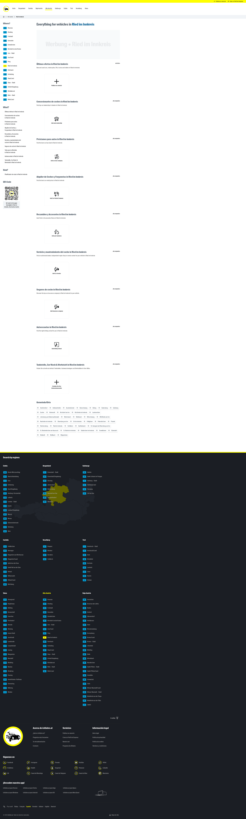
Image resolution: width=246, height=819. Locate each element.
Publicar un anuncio (68, 733)
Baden (87, 608)
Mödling (88, 650)
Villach (8, 572)
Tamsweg (88, 489)
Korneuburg (89, 633)
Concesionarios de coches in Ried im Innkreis (12, 117)
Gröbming (9, 485)
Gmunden (8, 41)
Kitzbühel (88, 559)
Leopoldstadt (10, 646)
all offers (117, 63)
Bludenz (48, 551)
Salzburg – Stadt (90, 481)
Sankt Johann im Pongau (93, 476)
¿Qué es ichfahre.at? (39, 733)
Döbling (9, 608)
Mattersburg (49, 489)
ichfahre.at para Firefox (30, 788)
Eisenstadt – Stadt (51, 472)
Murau (8, 519)
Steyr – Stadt (9, 83)
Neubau (8, 667)
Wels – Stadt (9, 95)
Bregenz (48, 546)
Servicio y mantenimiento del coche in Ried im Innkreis (13, 141)
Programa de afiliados (69, 746)
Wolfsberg (9, 584)
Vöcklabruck (9, 91)
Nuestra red (66, 742)
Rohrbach (8, 70)
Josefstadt (9, 637)
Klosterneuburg (90, 629)
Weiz (7, 531)
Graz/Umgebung (10, 489)
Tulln (87, 684)
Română (34, 807)
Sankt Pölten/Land (91, 671)
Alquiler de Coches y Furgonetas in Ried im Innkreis (13, 129)
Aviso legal (95, 733)
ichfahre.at (10, 815)
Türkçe (16, 807)
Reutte (87, 576)
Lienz (87, 572)
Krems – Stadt (90, 642)
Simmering (9, 684)
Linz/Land (9, 57)
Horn (87, 625)
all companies (116, 101)
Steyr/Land (9, 78)
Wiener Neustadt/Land (92, 688)
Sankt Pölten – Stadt (91, 667)
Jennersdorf (49, 485)
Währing (9, 688)
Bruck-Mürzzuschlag (12, 472)
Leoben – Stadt (11, 502)
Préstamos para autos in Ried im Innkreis (11, 123)
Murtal (8, 514)
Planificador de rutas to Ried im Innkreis (16, 174)
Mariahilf (9, 658)
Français (22, 807)
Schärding (9, 74)
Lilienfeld (88, 646)
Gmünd (88, 612)
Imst (87, 555)
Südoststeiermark (11, 523)
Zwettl (87, 705)
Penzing (9, 675)
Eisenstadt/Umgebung (52, 476)
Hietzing (9, 629)
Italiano (41, 807)
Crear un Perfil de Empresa (70, 737)
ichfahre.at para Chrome (10, 788)
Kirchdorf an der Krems (13, 49)
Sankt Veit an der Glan (12, 567)
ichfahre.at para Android (30, 793)
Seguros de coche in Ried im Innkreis (15, 146)
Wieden (8, 692)
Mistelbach (89, 658)
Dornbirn (48, 555)
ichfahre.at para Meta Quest (71, 793)
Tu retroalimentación (39, 742)
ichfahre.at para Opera (69, 788)
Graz (7, 481)
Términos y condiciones (99, 746)
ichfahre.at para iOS (49, 793)
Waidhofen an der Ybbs (92, 700)
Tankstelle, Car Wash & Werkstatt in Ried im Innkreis (13, 161)
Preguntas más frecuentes (40, 737)
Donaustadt (10, 612)
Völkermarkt (9, 576)
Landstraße (10, 642)
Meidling (9, 663)
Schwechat (89, 679)
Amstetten (88, 600)
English (47, 807)
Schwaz (88, 580)
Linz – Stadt (10, 53)
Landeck (88, 567)
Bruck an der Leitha (91, 604)
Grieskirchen (9, 45)
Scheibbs (88, 675)
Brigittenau (10, 604)
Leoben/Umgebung (11, 510)
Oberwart (48, 502)
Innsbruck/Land (90, 551)
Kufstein (88, 563)
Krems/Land (89, 637)
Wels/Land (9, 99)
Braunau (8, 28)
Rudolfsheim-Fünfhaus (13, 679)
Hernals (8, 625)
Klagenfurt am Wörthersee (14, 555)
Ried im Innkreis (11, 66)
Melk (87, 654)
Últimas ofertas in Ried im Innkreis (14, 112)
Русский (10, 807)
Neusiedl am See (50, 493)
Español (28, 807)
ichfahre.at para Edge (49, 788)
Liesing (8, 650)
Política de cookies (98, 742)
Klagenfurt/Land (11, 559)
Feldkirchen (10, 546)
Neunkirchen (89, 663)
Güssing (48, 481)
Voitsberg (9, 527)
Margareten (10, 654)
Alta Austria (10, 17)
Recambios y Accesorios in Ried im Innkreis (11, 135)
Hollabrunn (89, 621)
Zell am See (89, 493)
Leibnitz (9, 498)
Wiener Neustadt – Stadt (93, 692)
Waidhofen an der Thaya (92, 696)
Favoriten (9, 616)
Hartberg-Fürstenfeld (12, 493)
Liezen (8, 506)
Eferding (9, 32)
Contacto (35, 746)
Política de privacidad (98, 737)
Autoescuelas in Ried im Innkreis (14, 156)
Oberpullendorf (50, 498)
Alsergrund (10, 600)
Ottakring (9, 671)
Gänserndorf (89, 616)
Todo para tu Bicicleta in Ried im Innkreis (11, 151)
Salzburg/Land (90, 485)
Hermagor (9, 551)
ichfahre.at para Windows (10, 793)
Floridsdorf (10, 621)
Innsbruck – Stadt (91, 546)
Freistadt (8, 36)
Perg (7, 62)
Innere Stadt (10, 633)
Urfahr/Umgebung (11, 87)
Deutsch (53, 807)
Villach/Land (10, 580)
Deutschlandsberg (11, 476)
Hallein (87, 472)
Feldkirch (48, 559)
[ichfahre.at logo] (6, 9)
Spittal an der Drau (11, 563)
